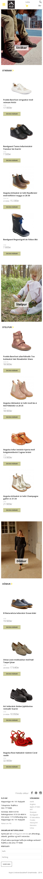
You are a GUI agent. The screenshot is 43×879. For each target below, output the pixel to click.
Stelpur (7, 327)
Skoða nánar (12, 114)
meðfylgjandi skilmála (20, 834)
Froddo (32, 820)
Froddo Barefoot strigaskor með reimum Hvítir (18, 101)
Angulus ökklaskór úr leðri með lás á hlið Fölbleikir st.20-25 (20, 404)
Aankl (32, 801)
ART (31, 809)
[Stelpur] (21, 293)
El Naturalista (35, 817)
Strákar (7, 70)
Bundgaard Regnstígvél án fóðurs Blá (20, 239)
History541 (34, 823)
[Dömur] (21, 550)
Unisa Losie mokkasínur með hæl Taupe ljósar (18, 661)
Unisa (32, 828)
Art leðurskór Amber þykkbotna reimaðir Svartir (18, 707)
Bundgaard (34, 815)
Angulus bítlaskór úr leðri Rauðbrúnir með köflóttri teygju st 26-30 (20, 194)
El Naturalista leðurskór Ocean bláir (19, 613)
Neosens (33, 825)
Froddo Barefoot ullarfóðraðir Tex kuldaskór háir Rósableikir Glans (19, 357)
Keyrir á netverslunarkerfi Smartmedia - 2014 (25, 872)
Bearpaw (33, 812)
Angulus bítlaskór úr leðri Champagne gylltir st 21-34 (20, 497)
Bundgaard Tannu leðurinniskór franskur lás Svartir (17, 147)
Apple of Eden (35, 807)
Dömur (6, 583)
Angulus (33, 804)
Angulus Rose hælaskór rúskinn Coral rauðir (20, 754)
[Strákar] (21, 36)
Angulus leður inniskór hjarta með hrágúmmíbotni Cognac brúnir (19, 450)
